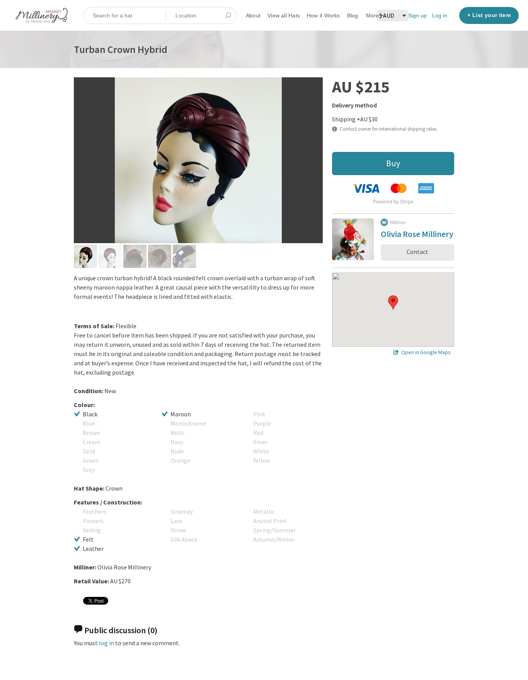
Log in (439, 15)
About (253, 15)
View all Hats (283, 15)
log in (106, 643)
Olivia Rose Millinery (417, 235)
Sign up (417, 15)
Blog (352, 15)
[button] (393, 302)
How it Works (323, 15)
